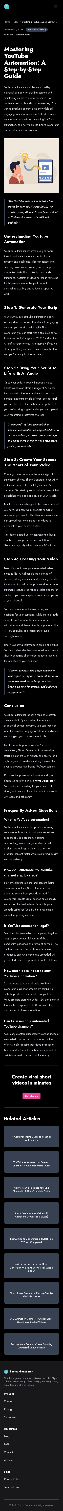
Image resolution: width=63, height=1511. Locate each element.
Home (7, 22)
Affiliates (9, 1460)
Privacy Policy (12, 1479)
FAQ (6, 1444)
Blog (16, 22)
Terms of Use (11, 1487)
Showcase (10, 1417)
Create (8, 1401)
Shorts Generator (44, 781)
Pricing (8, 1409)
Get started (31, 1096)
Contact (8, 1452)
